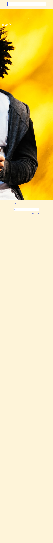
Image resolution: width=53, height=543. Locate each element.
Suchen (33, 213)
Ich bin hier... (18, 207)
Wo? (15, 201)
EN (50, 7)
